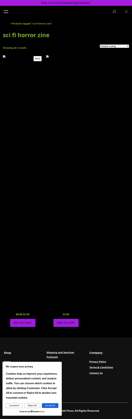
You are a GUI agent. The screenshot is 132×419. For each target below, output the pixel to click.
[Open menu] (6, 11)
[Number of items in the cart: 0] (126, 11)
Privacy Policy (97, 361)
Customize (14, 405)
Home (6, 23)
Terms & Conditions (101, 367)
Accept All (50, 405)
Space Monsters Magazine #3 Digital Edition (66, 305)
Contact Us (96, 373)
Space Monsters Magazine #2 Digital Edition (22, 305)
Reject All (32, 405)
